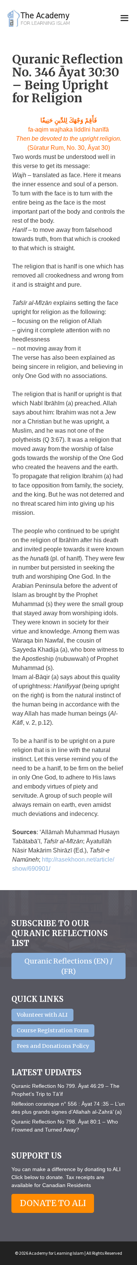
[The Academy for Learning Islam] (39, 18)
